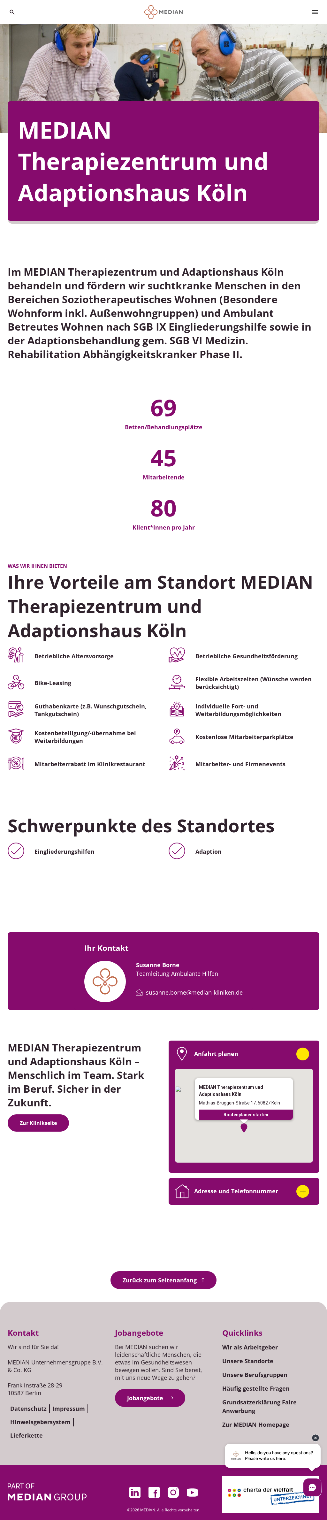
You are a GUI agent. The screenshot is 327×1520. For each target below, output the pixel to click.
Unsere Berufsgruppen (254, 1375)
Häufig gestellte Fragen (256, 1388)
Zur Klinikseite (38, 1123)
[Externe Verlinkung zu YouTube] (192, 1493)
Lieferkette (26, 1435)
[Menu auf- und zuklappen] (315, 12)
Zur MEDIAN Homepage (255, 1424)
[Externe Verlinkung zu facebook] (154, 1493)
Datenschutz (28, 1408)
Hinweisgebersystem (40, 1422)
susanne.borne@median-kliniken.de (194, 992)
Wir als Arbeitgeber (250, 1347)
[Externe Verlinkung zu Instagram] (173, 1493)
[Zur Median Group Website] (47, 1492)
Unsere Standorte (247, 1361)
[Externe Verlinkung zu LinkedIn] (135, 1493)
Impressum (68, 1408)
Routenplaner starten (246, 1114)
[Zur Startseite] (163, 12)
